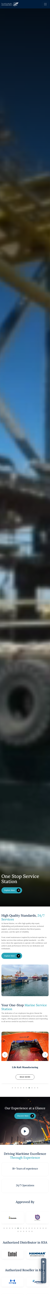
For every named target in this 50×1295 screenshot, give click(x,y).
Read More (25, 1077)
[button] (12, 1088)
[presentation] (5, 1055)
